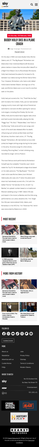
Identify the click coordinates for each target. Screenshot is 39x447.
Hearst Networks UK (14, 438)
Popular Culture (19, 52)
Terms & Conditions (27, 363)
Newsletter (5, 355)
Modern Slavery (25, 367)
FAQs (3, 367)
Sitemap (23, 359)
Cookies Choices (8, 340)
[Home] (5, 4)
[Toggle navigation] (36, 4)
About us (5, 351)
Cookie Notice (6, 363)
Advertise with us (8, 359)
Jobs (21, 351)
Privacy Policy (24, 355)
